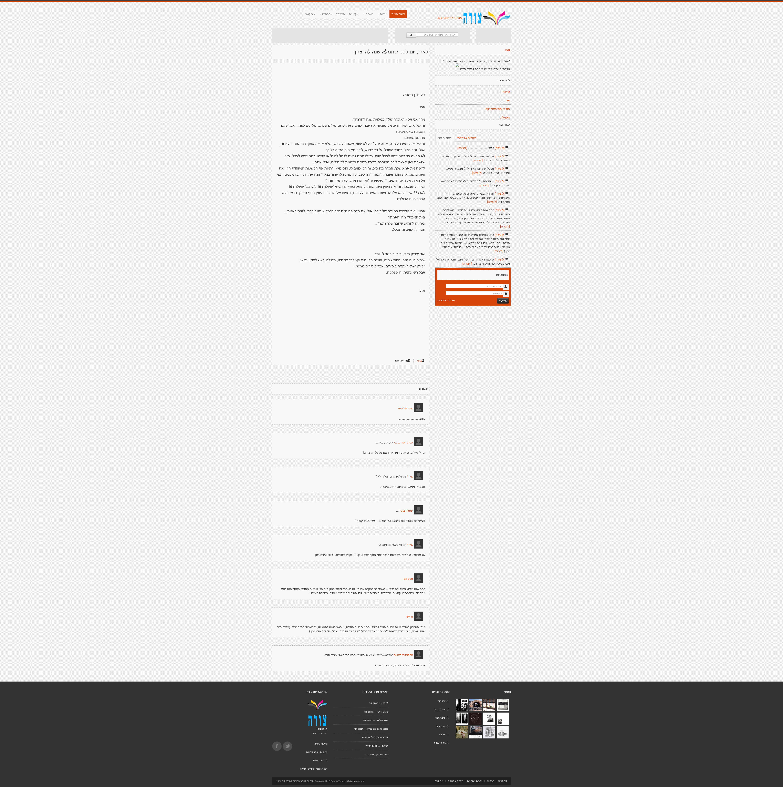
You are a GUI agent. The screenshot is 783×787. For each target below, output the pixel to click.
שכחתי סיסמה (446, 300)
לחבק (385, 703)
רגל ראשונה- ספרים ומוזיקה (313, 768)
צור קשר (310, 14)
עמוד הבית (398, 14)
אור (508, 100)
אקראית (353, 14)
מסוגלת (505, 117)
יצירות (383, 14)
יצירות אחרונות (474, 781)
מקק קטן (408, 578)
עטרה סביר (440, 709)
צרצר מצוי (440, 717)
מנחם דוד (368, 711)
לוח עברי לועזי (320, 760)
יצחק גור (373, 703)
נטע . (419, 361)
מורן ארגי (441, 726)
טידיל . (409, 617)
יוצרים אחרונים (455, 781)
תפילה (385, 745)
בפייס (314, 733)
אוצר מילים (382, 720)
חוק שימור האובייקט (498, 109)
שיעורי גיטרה (320, 743)
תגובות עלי (444, 138)
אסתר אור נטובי (403, 442)
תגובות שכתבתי (466, 138)
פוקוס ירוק (383, 711)
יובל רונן (442, 701)
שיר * (410, 476)
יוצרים (369, 14)
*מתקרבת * (406, 510)
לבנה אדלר (367, 737)
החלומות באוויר (403, 655)
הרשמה (340, 14)
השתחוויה (383, 754)
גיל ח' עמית (440, 742)
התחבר (503, 301)
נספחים (326, 14)
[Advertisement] (330, 35)
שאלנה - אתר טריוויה (316, 752)
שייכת (506, 91)
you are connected (378, 728)
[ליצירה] (499, 148)
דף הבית (502, 781)
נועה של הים (405, 408)
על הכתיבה (382, 737)
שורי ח (442, 734)
